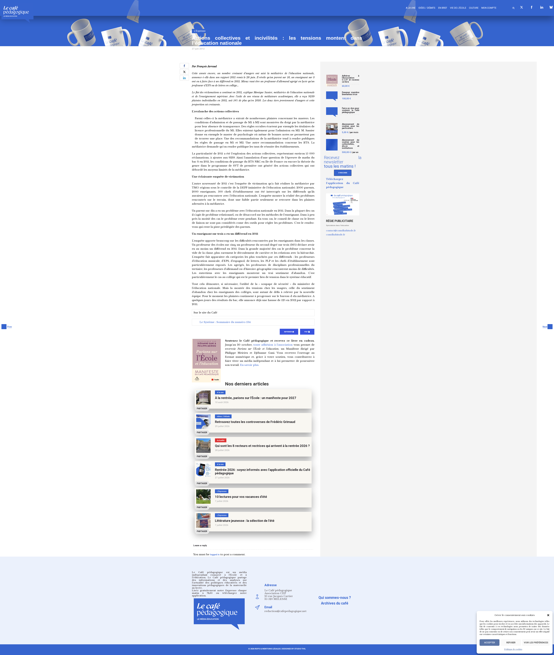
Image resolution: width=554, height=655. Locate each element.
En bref (442, 7)
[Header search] (513, 7)
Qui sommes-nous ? (335, 598)
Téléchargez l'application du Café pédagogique (342, 183)
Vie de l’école (458, 7)
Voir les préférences (536, 642)
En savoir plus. (249, 365)
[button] (548, 615)
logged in (215, 554)
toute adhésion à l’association (273, 344)
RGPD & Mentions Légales (267, 649)
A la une (410, 7)
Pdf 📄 (307, 332)
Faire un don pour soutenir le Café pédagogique (350, 110)
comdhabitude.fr (335, 234)
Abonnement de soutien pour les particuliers (350, 126)
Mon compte (488, 7)
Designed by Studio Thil (293, 649)
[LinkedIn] (541, 7)
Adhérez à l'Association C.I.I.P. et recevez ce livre (350, 79)
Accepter (489, 642)
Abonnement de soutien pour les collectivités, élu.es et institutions (350, 144)
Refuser (510, 642)
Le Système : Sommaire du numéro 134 (225, 322)
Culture (473, 7)
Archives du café (334, 603)
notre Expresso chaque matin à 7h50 (219, 591)
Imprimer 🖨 (289, 332)
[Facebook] (531, 7)
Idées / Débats (426, 7)
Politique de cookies (513, 649)
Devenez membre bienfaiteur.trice (350, 93)
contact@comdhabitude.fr (341, 230)
